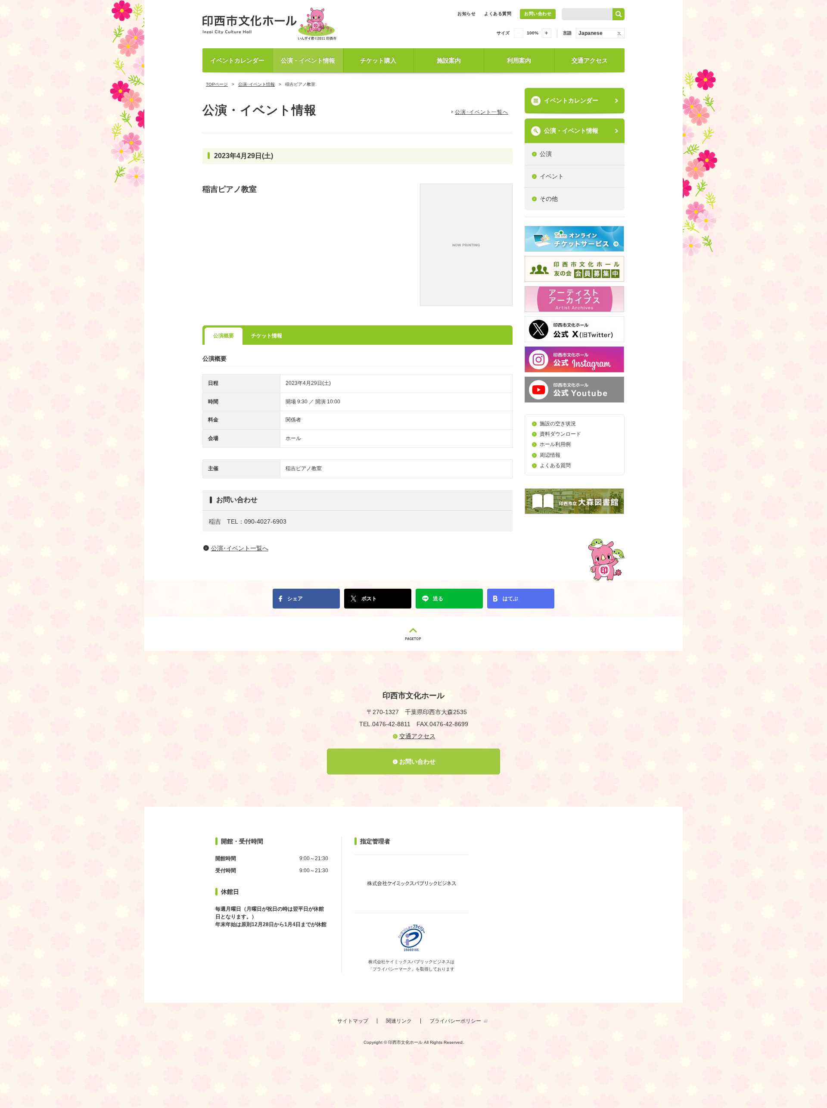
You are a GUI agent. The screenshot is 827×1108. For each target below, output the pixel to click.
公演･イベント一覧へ (481, 112)
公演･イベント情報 (256, 84)
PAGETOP (413, 634)
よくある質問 (497, 13)
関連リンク (399, 1021)
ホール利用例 (555, 444)
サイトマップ (352, 1021)
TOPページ (217, 84)
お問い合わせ (537, 13)
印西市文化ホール (271, 24)
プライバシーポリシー (455, 1021)
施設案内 (449, 60)
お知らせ (466, 13)
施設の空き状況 (558, 424)
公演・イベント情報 (308, 60)
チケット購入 (378, 60)
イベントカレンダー (237, 60)
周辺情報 (550, 455)
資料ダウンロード (560, 434)
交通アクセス (590, 60)
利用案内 (519, 60)
